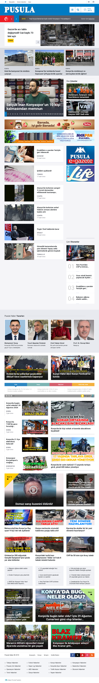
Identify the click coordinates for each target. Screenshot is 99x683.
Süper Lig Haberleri (35, 666)
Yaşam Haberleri (55, 673)
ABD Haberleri (33, 669)
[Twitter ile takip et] (77, 655)
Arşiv (29, 2)
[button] (6, 114)
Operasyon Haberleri (13, 669)
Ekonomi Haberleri (79, 669)
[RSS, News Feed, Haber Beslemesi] (92, 655)
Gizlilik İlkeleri (55, 655)
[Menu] (72, 10)
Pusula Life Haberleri (13, 666)
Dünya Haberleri (34, 673)
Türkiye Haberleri (12, 663)
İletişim (46, 655)
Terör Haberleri (11, 673)
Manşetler (12, 2)
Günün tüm (87, 19)
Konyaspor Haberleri (79, 663)
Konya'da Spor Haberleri (58, 666)
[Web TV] (89, 2)
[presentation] (11, 19)
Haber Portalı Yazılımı (14, 680)
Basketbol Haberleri (79, 666)
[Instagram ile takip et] (87, 655)
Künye (39, 655)
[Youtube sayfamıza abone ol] (82, 655)
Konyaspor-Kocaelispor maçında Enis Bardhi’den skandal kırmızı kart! (50, 19)
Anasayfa (32, 655)
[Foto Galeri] (93, 2)
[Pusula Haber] (20, 9)
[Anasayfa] (6, 2)
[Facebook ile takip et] (72, 655)
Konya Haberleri (55, 663)
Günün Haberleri (21, 2)
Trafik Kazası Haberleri (58, 669)
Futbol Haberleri (34, 663)
